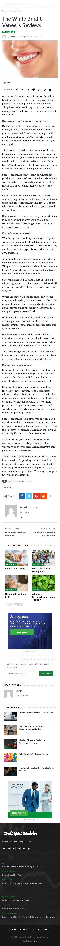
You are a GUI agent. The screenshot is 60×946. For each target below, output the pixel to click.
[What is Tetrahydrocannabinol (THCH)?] (43, 583)
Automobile (8, 32)
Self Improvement (9, 897)
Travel (4, 863)
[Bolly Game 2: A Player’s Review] (10, 757)
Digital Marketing (9, 913)
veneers (47, 126)
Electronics (7, 880)
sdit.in (36, 941)
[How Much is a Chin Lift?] (16, 583)
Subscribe (46, 674)
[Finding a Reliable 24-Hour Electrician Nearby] (10, 771)
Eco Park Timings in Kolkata (15, 900)
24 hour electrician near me (20, 481)
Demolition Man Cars (12, 875)
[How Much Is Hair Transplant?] (43, 558)
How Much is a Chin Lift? (14, 908)
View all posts (22, 695)
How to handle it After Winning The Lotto (22, 867)
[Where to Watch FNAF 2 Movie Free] (10, 716)
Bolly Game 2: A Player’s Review (34, 754)
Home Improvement (9, 871)
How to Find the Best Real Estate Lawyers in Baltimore (28, 917)
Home (14, 930)
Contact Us (43, 930)
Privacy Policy (27, 930)
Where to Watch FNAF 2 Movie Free (36, 712)
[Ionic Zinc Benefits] (16, 558)
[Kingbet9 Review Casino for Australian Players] (10, 744)
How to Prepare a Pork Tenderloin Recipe (22, 883)
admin (18, 691)
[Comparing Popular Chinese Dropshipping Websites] (10, 730)
